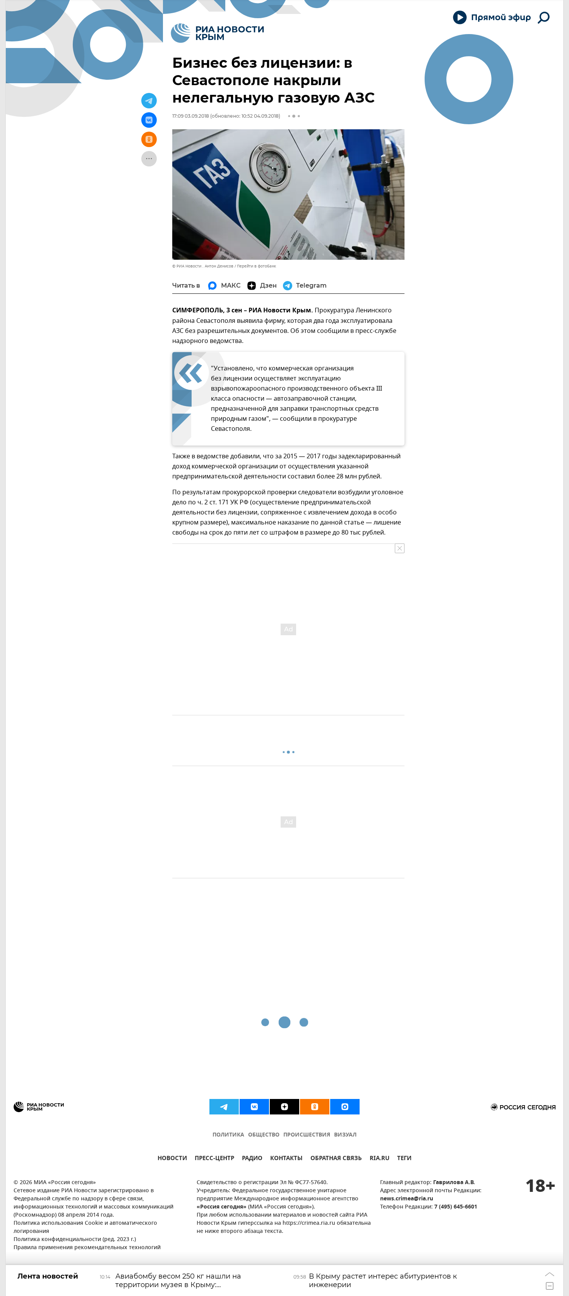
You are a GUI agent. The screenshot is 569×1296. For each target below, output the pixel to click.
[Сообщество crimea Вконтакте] (254, 1106)
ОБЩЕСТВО (263, 1135)
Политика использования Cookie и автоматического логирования (85, 1227)
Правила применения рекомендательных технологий (87, 1247)
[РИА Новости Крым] (217, 33)
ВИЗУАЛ (345, 1135)
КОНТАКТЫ (286, 1159)
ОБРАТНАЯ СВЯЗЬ (336, 1159)
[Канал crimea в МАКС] (345, 1106)
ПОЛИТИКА (228, 1135)
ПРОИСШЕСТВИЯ (306, 1135)
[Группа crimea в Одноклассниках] (314, 1106)
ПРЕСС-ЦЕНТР (214, 1159)
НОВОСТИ (172, 1159)
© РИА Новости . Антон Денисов (202, 266)
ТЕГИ (404, 1159)
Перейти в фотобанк (256, 266)
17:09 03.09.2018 (190, 116)
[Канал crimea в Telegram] (224, 1106)
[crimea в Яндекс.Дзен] (284, 1106)
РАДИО (252, 1159)
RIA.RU (379, 1159)
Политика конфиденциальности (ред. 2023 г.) (75, 1239)
